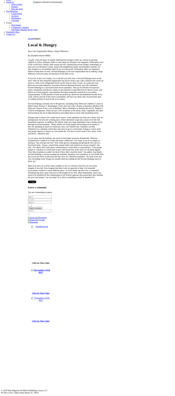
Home (30, 39)
